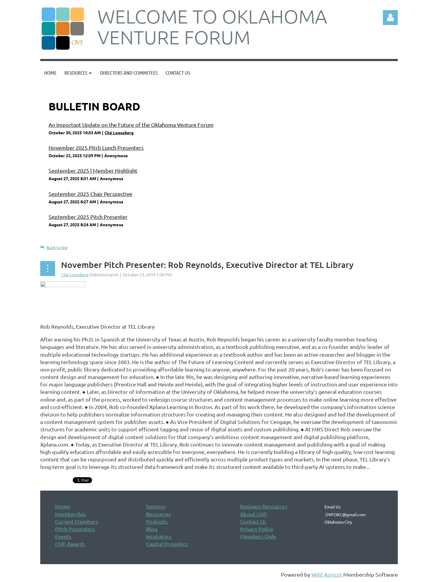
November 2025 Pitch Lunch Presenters (96, 147)
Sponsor (156, 506)
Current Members (76, 521)
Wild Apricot (326, 574)
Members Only (258, 536)
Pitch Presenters (75, 529)
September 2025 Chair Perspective (90, 194)
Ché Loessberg (119, 132)
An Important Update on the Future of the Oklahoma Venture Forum (131, 124)
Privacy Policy (256, 529)
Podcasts (157, 521)
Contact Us (253, 521)
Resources (158, 514)
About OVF (253, 514)
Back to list (57, 247)
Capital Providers (167, 544)
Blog (151, 529)
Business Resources (263, 506)
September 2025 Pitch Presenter (88, 216)
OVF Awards (70, 544)
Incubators (159, 536)
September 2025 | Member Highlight (93, 170)
